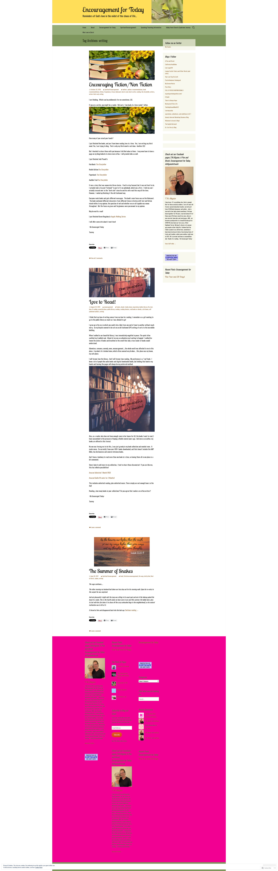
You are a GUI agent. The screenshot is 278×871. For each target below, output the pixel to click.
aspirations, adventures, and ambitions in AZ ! (178, 114)
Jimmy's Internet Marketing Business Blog (177, 117)
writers (152, 92)
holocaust (118, 92)
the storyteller (145, 92)
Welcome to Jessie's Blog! (172, 120)
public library (111, 309)
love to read (125, 92)
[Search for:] (193, 27)
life (149, 307)
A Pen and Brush (169, 61)
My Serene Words (170, 83)
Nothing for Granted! (123, 666)
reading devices (124, 309)
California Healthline (171, 64)
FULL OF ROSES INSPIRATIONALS (174, 90)
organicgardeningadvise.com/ (173, 93)
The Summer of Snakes (111, 571)
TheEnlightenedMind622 (172, 107)
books (118, 307)
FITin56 (167, 97)
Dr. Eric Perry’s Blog (170, 127)
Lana (146, 714)
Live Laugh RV (169, 68)
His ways (141, 576)
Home (84, 27)
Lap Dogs (156, 721)
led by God (147, 576)
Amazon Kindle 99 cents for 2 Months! (102, 478)
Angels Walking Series (118, 216)
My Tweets (168, 47)
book (121, 576)
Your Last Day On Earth (171, 77)
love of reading (93, 309)
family (126, 307)
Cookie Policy (38, 867)
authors (125, 89)
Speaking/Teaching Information (151, 27)
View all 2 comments (97, 258)
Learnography (169, 110)
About (93, 27)
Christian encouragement (131, 576)
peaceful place (102, 309)
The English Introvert (171, 124)
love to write (132, 92)
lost (151, 307)
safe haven (145, 309)
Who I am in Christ (88, 32)
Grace (113, 92)
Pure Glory (168, 87)
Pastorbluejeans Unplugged (173, 80)
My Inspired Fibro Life (171, 104)
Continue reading (131, 610)
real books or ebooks (136, 309)
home (130, 307)
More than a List (121, 696)
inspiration (136, 307)
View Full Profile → (170, 243)
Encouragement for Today (107, 27)
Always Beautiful (122, 689)
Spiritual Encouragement (128, 27)
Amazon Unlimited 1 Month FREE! (101, 472)
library (145, 307)
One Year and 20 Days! (175, 276)
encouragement (108, 307)
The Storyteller (101, 164)
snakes (96, 578)
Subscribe (117, 735)
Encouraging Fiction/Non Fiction (120, 84)
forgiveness (107, 92)
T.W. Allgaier (170, 198)
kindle (141, 307)
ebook (122, 307)
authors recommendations (135, 89)
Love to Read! (102, 301)
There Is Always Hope (171, 100)
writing (101, 94)
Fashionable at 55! (122, 683)
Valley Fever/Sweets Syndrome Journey (178, 27)
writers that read (94, 94)
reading (139, 92)
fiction (101, 92)
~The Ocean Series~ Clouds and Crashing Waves (123, 675)
